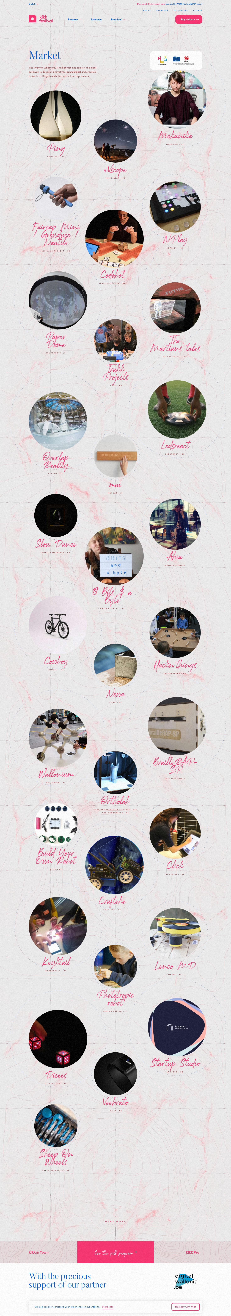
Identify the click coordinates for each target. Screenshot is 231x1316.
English (32, 3)
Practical (116, 19)
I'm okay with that (185, 1307)
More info (107, 1307)
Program (73, 19)
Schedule (96, 19)
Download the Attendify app (151, 3)
